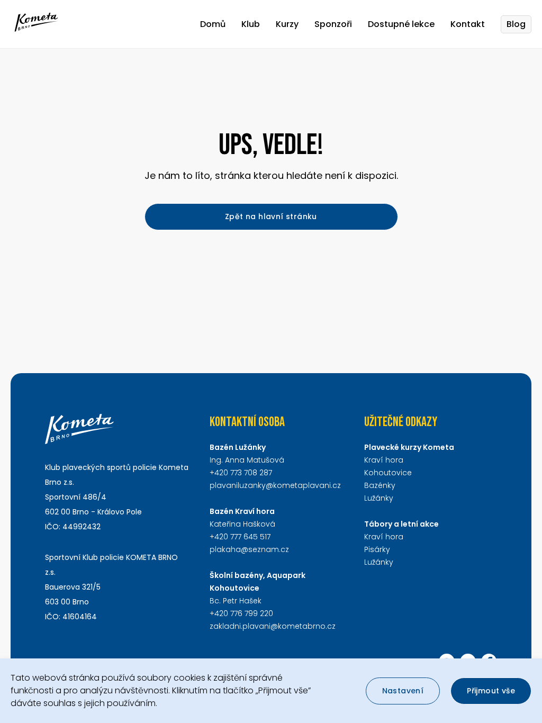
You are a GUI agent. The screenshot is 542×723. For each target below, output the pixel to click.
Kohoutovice (388, 472)
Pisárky (377, 549)
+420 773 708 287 (241, 472)
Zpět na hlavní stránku (271, 216)
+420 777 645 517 (240, 536)
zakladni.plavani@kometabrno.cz (273, 626)
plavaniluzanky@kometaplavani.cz (275, 485)
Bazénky (379, 485)
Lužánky (378, 498)
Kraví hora (383, 460)
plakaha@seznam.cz (249, 549)
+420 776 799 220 (241, 613)
